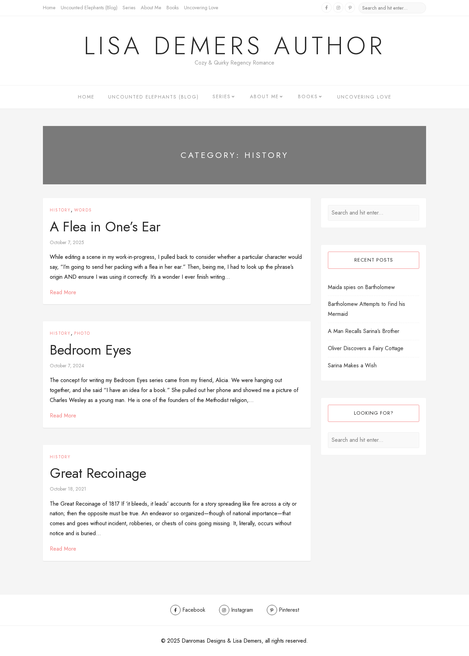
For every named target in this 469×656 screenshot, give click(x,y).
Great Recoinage (98, 473)
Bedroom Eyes (90, 350)
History (60, 210)
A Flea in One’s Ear (105, 227)
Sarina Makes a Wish (352, 365)
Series (129, 7)
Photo (82, 333)
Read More (63, 292)
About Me (151, 7)
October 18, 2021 (68, 488)
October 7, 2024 (67, 365)
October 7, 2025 (67, 242)
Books (173, 7)
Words (83, 210)
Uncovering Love (201, 7)
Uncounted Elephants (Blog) (89, 7)
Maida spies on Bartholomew (361, 287)
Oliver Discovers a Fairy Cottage (365, 348)
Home (49, 7)
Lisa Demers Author (235, 46)
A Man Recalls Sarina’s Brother (363, 331)
